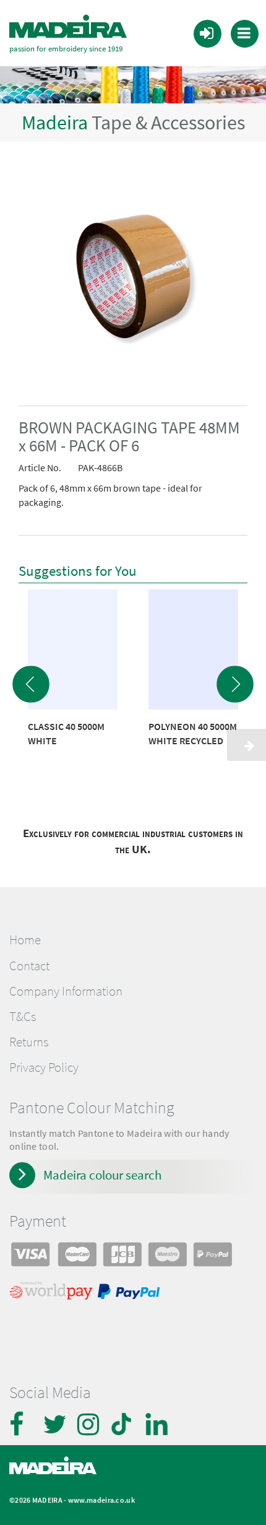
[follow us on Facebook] (21, 1424)
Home (25, 940)
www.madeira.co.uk (101, 1500)
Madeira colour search (102, 1175)
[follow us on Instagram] (89, 1424)
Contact (29, 966)
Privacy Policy (44, 1067)
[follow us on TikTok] (123, 1424)
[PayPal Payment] (130, 1293)
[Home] (68, 27)
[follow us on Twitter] (55, 1424)
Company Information (65, 991)
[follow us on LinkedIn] (157, 1424)
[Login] (206, 33)
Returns (28, 1042)
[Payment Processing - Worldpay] (53, 1293)
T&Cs (22, 1017)
